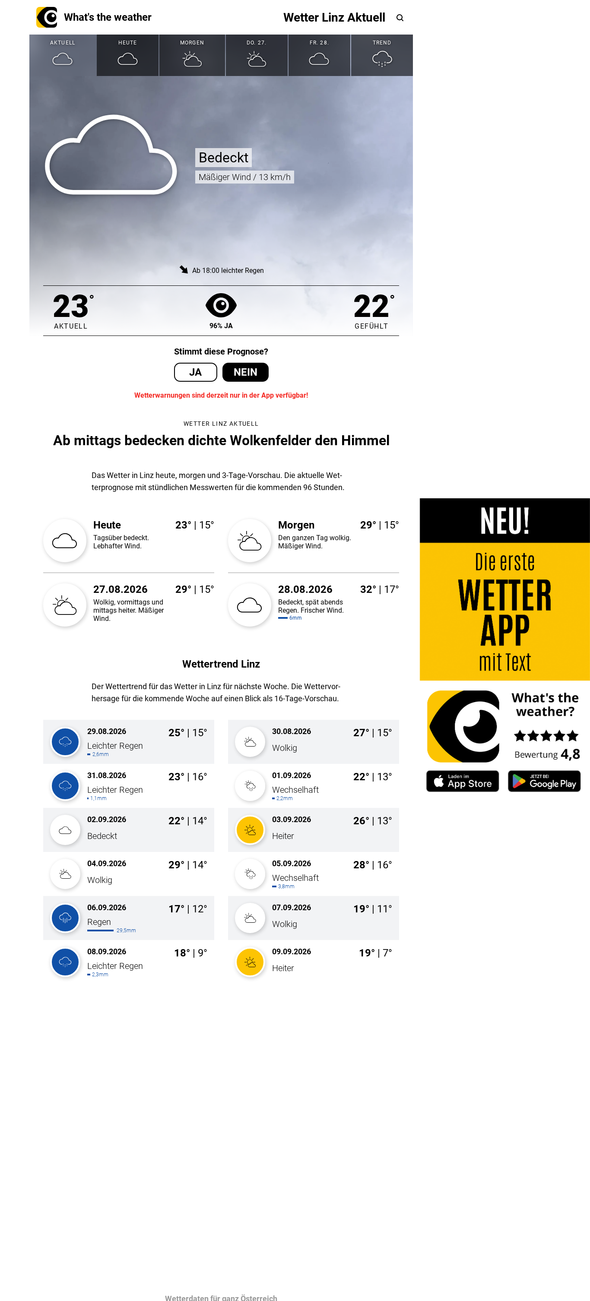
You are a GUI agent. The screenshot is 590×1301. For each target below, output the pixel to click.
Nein (245, 372)
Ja (195, 372)
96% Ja (221, 326)
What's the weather (108, 17)
